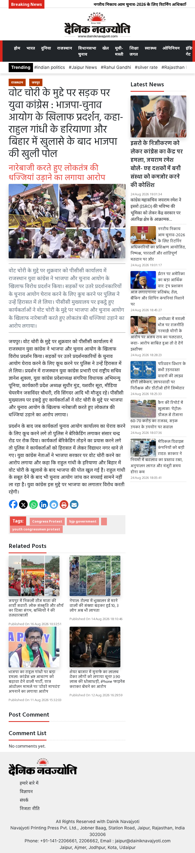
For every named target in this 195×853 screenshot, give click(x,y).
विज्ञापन (26, 791)
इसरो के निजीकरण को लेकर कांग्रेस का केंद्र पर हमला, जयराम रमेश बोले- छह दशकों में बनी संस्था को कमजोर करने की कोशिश (157, 164)
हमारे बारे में (29, 783)
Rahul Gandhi (117, 67)
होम (17, 48)
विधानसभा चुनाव (87, 51)
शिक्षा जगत (134, 51)
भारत (30, 48)
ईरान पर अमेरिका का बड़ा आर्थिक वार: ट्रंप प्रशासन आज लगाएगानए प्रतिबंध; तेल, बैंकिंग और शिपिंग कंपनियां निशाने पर (158, 289)
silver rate (148, 67)
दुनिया (46, 48)
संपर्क (24, 800)
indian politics (51, 67)
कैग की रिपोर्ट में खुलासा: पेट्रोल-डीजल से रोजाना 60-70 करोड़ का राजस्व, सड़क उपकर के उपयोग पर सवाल (157, 415)
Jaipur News (84, 67)
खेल (105, 48)
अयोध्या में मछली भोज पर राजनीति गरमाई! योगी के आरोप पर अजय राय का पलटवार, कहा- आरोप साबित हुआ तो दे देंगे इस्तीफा (158, 334)
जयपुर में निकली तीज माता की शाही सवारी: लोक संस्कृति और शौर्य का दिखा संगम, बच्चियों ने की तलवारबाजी (36, 608)
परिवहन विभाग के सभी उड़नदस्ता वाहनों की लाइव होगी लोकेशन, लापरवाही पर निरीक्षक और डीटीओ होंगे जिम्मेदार (158, 376)
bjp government (82, 521)
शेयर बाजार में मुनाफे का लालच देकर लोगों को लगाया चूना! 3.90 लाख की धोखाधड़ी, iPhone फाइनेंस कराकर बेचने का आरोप (97, 679)
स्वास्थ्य (150, 48)
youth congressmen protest (36, 529)
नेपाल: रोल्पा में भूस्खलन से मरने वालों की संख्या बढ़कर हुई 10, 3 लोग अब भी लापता (94, 606)
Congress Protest (47, 521)
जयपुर (36, 82)
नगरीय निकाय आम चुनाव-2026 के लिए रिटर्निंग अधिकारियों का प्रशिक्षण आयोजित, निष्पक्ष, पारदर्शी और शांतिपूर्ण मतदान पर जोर (158, 244)
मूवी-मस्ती (119, 51)
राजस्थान (64, 48)
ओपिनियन (171, 48)
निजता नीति (30, 808)
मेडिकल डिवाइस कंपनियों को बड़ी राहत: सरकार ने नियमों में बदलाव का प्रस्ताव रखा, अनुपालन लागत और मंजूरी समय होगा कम (157, 457)
